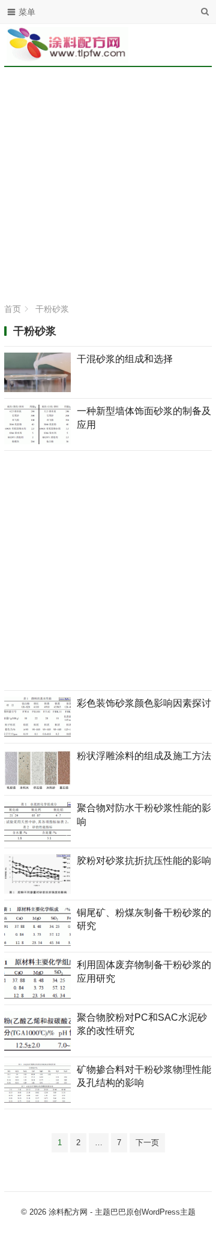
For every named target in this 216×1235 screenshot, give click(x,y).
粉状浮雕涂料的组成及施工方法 (144, 756)
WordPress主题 (169, 1211)
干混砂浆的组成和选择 (125, 359)
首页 (12, 309)
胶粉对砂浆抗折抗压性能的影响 (144, 860)
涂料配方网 (68, 1211)
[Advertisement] (108, 185)
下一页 (147, 1142)
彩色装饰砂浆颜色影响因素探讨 (144, 703)
